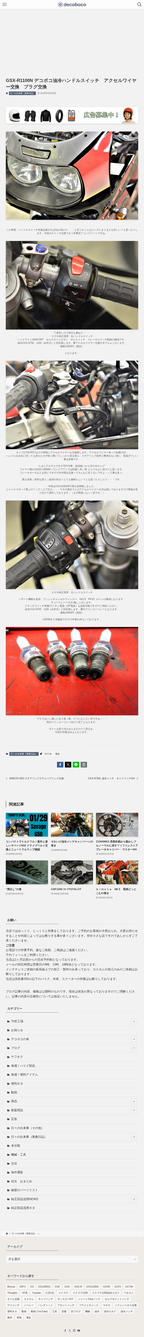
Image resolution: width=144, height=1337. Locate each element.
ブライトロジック (88, 1305)
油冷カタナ (110, 1311)
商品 (14, 1101)
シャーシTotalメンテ (89, 1299)
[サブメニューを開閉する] (134, 1021)
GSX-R (78, 1286)
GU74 (118, 1286)
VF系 (25, 1292)
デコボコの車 (20, 1039)
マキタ (106, 1305)
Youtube (36, 1292)
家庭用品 (17, 1110)
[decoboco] (72, 4)
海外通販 (17, 1172)
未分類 (15, 1145)
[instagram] (74, 1330)
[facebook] (65, 1330)
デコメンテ (13, 1305)
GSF (57, 1286)
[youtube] (78, 1330)
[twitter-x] (69, 1330)
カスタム (29, 1299)
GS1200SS (44, 1286)
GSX (67, 1286)
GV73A (48, 754)
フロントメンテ (65, 1305)
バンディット (45, 1305)
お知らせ (17, 1030)
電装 (57, 754)
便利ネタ (17, 1083)
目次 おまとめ (21, 1181)
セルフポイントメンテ (117, 1299)
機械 (87, 1311)
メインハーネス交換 (126, 1305)
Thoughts (12, 1292)
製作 (9, 1317)
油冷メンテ (127, 1311)
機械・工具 (18, 1154)
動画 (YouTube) (39, 1311)
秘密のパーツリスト (24, 1190)
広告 (14, 1119)
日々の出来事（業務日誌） (22, 93)
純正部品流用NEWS (24, 1199)
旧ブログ (76, 1311)
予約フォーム (15, 954)
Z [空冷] (49, 1292)
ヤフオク (17, 1056)
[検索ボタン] (139, 4)
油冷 (96, 1311)
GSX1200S (92, 1286)
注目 (14, 1163)
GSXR (106, 1286)
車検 (19, 1317)
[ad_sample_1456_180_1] (72, 122)
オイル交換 (13, 1299)
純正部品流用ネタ (23, 1207)
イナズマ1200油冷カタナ (105, 1292)
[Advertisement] (72, 37)
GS (32, 1286)
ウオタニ (129, 1292)
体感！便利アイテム (24, 1074)
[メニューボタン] (4, 4)
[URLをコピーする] (84, 764)
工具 (54, 1311)
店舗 (64, 1311)
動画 (14, 1092)
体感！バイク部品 (23, 1065)
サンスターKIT (65, 1299)
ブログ (15, 1047)
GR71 (23, 1286)
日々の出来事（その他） (27, 1128)
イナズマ (63, 1292)
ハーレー (29, 1305)
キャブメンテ (45, 1299)
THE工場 (17, 1021)
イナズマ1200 (80, 1292)
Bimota (11, 1286)
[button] (60, 764)
